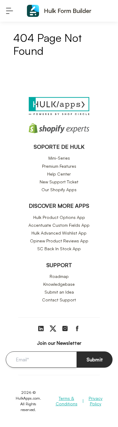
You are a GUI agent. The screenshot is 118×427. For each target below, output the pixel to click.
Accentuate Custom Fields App (59, 225)
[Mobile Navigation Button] (9, 11)
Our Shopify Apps (59, 189)
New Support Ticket (59, 181)
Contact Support (59, 299)
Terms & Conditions (66, 401)
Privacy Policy (96, 401)
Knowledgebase (59, 284)
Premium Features (59, 166)
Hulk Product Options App (59, 217)
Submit (95, 360)
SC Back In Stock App (59, 248)
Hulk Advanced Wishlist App (59, 232)
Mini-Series (59, 158)
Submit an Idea (59, 292)
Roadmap (59, 276)
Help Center (59, 173)
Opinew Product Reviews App (59, 240)
